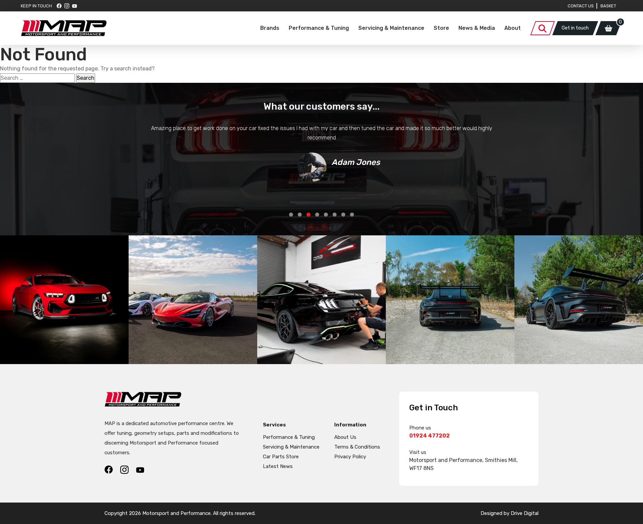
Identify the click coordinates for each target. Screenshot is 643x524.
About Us (345, 437)
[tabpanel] (321, 153)
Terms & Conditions (357, 447)
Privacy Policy (350, 457)
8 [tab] (352, 215)
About (512, 28)
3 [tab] (308, 215)
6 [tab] (335, 215)
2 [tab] (300, 215)
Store (441, 28)
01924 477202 (429, 435)
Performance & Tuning (319, 28)
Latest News (278, 466)
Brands (269, 28)
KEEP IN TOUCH (36, 5)
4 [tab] (317, 215)
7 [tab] (343, 215)
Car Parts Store (281, 457)
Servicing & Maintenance (391, 28)
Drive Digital (525, 513)
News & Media (476, 28)
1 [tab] (291, 215)
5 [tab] (326, 215)
